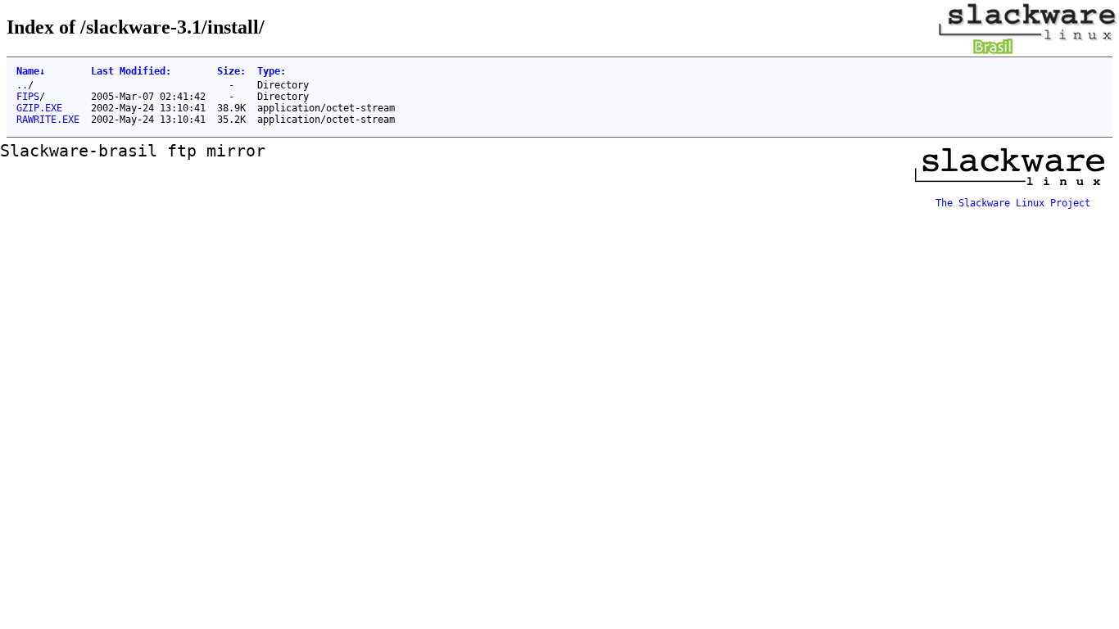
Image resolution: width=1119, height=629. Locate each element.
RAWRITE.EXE (47, 119)
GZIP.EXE (39, 108)
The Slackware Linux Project (1013, 203)
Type (271, 71)
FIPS (27, 96)
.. (22, 85)
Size (231, 71)
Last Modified (131, 71)
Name (30, 71)
